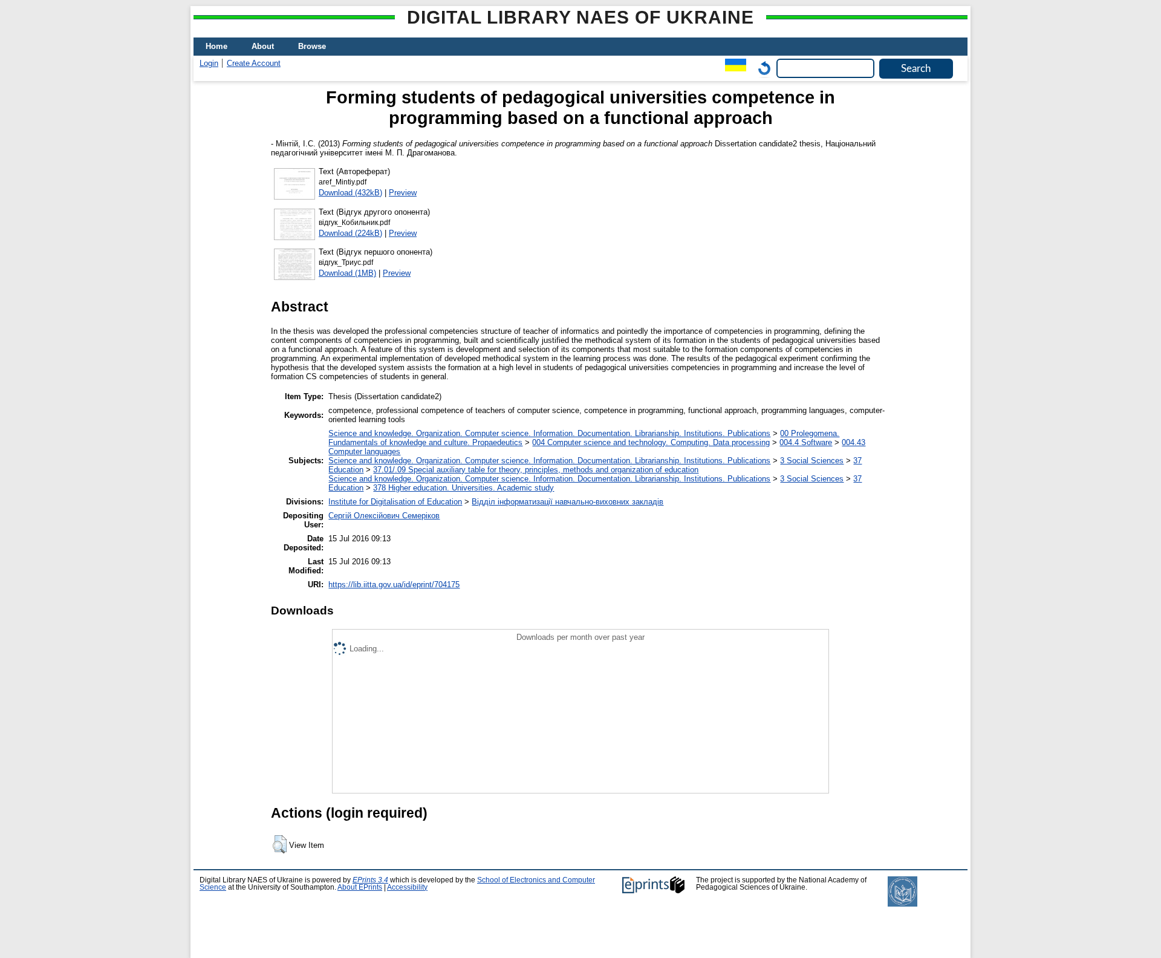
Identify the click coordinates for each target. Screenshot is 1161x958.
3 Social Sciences (812, 460)
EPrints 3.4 (370, 880)
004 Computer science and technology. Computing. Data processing (651, 442)
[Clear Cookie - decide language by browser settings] (761, 68)
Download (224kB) (350, 233)
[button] (280, 844)
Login (209, 63)
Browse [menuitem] (312, 46)
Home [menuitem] (216, 46)
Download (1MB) (347, 273)
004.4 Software (805, 442)
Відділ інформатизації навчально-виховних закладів (567, 501)
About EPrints (359, 887)
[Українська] (732, 68)
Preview (403, 192)
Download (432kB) (350, 192)
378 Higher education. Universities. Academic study (463, 487)
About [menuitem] (263, 46)
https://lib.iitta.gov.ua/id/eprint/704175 (394, 584)
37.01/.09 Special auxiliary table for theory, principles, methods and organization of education (535, 469)
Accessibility (407, 887)
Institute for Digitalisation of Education (395, 501)
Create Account (254, 63)
